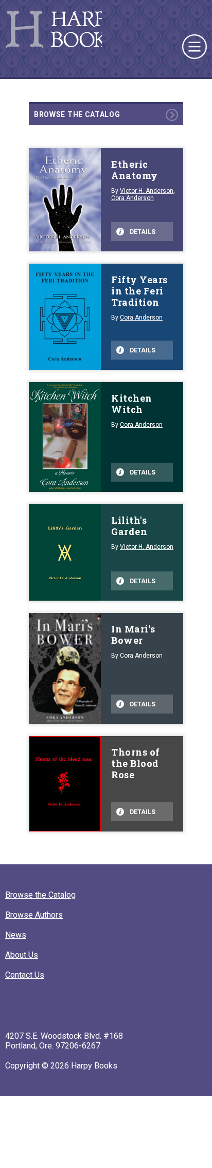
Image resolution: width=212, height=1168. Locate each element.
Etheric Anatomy (134, 170)
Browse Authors (34, 915)
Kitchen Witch (131, 403)
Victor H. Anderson (146, 190)
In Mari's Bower (133, 634)
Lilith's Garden (129, 526)
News (15, 935)
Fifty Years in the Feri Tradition (139, 290)
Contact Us (24, 975)
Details (142, 231)
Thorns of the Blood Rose (135, 763)
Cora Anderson (132, 198)
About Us (21, 955)
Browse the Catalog (77, 114)
